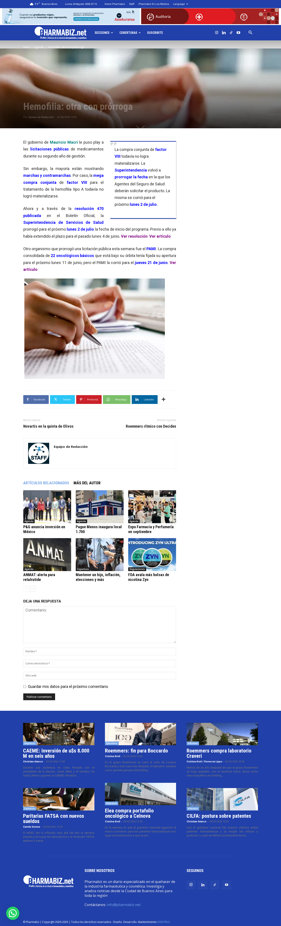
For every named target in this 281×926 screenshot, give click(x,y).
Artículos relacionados (46, 483)
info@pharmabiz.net (123, 904)
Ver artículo (160, 236)
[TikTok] (231, 32)
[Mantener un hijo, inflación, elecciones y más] (100, 554)
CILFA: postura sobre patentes (219, 816)
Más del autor (87, 483)
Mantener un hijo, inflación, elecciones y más (98, 577)
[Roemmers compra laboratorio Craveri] (222, 734)
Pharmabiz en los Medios (154, 4)
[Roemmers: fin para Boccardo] (140, 734)
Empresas (29, 743)
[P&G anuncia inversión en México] (47, 506)
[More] (163, 399)
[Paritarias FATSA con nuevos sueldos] (58, 799)
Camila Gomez (31, 826)
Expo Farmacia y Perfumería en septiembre (151, 529)
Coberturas (128, 32)
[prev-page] (26, 588)
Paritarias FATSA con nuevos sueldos (53, 818)
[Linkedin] (224, 32)
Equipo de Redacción (41, 117)
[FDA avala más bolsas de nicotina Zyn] (152, 554)
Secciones (102, 32)
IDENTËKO (163, 922)
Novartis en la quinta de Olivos (48, 426)
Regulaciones (137, 569)
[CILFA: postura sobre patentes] (222, 799)
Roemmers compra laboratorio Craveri (219, 753)
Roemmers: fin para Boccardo (136, 751)
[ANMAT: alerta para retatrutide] (47, 554)
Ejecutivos (111, 743)
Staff (131, 4)
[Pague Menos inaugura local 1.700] (100, 506)
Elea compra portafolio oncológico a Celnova (129, 813)
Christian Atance (33, 761)
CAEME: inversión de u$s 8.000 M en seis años (56, 753)
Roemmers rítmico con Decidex (151, 426)
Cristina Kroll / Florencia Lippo (204, 761)
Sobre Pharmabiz (114, 4)
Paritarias (29, 808)
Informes (193, 743)
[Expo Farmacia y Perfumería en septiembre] (152, 506)
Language (179, 4)
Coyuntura (83, 569)
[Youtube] (238, 32)
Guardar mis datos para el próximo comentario (68, 686)
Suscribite (155, 32)
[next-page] (33, 588)
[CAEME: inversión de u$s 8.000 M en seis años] (58, 734)
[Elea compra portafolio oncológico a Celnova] (140, 794)
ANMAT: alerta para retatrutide (39, 577)
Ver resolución (134, 236)
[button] (250, 32)
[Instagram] (216, 32)
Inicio (26, 47)
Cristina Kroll (112, 756)
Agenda (39, 47)
